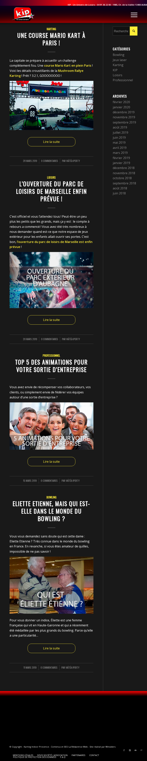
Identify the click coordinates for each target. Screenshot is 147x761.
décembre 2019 (124, 112)
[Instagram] (130, 750)
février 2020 (121, 102)
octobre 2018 (122, 178)
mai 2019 (119, 142)
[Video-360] (141, 750)
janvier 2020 (121, 107)
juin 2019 (119, 137)
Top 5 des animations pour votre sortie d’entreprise (51, 366)
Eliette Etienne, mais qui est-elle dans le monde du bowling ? (51, 511)
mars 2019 (120, 153)
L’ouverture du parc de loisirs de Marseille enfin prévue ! (51, 191)
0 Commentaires (49, 161)
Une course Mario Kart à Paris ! (51, 39)
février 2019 (121, 158)
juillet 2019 (120, 132)
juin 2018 (119, 193)
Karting (51, 29)
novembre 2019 (124, 117)
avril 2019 (120, 148)
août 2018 (120, 188)
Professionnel (51, 355)
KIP (115, 70)
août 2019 (120, 127)
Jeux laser (120, 60)
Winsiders (110, 746)
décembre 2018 (124, 168)
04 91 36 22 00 (96, 4)
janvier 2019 (121, 163)
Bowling (51, 497)
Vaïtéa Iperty (73, 161)
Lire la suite (51, 142)
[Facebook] (124, 750)
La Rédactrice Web (78, 746)
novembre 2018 (124, 173)
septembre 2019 (124, 122)
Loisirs (51, 177)
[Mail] (135, 750)
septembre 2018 (124, 183)
